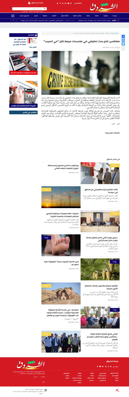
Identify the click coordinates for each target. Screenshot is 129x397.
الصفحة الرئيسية (114, 33)
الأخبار (114, 20)
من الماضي (103, 380)
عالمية (45, 15)
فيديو (36, 15)
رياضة (88, 15)
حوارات (79, 376)
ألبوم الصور (102, 373)
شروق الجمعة (102, 378)
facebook (60, 3)
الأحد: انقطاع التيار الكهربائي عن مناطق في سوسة (101, 191)
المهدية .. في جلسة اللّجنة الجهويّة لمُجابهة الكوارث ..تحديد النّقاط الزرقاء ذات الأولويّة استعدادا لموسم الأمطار (63, 312)
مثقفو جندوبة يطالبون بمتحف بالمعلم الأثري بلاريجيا (101, 287)
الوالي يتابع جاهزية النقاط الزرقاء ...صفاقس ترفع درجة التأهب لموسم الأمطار (102, 336)
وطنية (106, 15)
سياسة (115, 15)
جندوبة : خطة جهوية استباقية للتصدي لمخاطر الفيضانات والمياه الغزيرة (62, 215)
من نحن (35, 377)
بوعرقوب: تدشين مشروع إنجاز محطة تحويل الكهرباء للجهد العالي (63, 167)
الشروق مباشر (24, 15)
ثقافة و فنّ (115, 376)
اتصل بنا (24, 11)
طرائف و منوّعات (76, 378)
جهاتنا (97, 15)
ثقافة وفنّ (64, 15)
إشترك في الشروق (37, 3)
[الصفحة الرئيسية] (104, 5)
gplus (65, 3)
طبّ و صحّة (91, 378)
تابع (44, 382)
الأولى (118, 124)
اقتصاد (54, 15)
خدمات (67, 376)
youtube (68, 3)
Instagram (71, 3)
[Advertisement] (23, 143)
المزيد (12, 16)
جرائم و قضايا (77, 15)
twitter (57, 3)
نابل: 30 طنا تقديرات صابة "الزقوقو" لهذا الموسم (61, 263)
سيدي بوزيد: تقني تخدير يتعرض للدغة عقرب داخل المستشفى (102, 239)
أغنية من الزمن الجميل (77, 381)
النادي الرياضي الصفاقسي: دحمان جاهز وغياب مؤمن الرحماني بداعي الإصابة (58, 20)
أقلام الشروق (114, 373)
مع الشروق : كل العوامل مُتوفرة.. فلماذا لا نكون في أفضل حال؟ (25, 43)
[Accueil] (30, 364)
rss (63, 3)
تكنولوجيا (66, 373)
